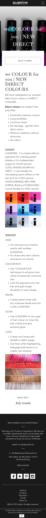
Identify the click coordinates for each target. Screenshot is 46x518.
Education (23, 495)
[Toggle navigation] (43, 3)
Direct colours (12, 107)
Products (23, 493)
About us (23, 501)
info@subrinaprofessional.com (24, 453)
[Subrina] (23, 3)
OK (22, 516)
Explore (23, 490)
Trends (23, 498)
